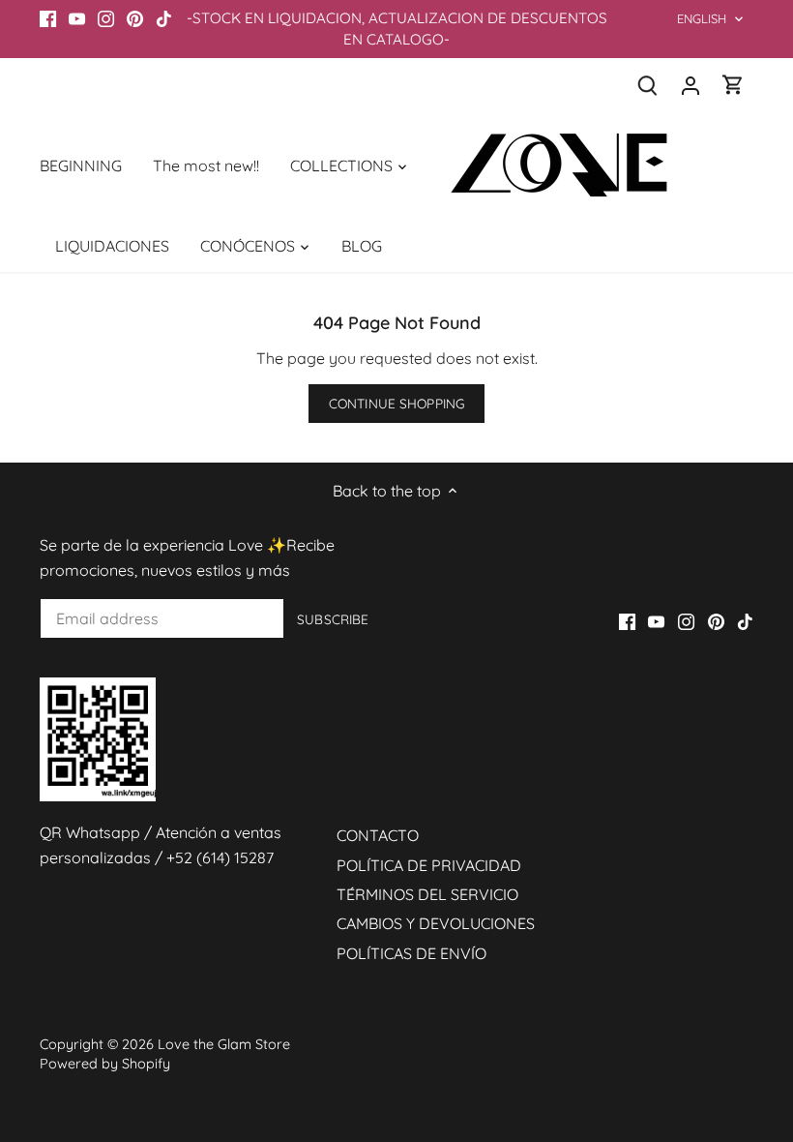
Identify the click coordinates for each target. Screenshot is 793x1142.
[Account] (690, 84)
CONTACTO (378, 835)
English (702, 18)
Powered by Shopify (105, 1063)
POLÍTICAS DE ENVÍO (411, 953)
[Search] (648, 84)
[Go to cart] (733, 84)
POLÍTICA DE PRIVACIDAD (429, 865)
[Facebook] (48, 18)
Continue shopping (396, 403)
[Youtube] (77, 18)
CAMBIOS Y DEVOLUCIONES (436, 923)
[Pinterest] (135, 18)
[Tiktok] (164, 18)
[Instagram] (106, 18)
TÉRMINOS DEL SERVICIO (427, 894)
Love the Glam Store (224, 1044)
